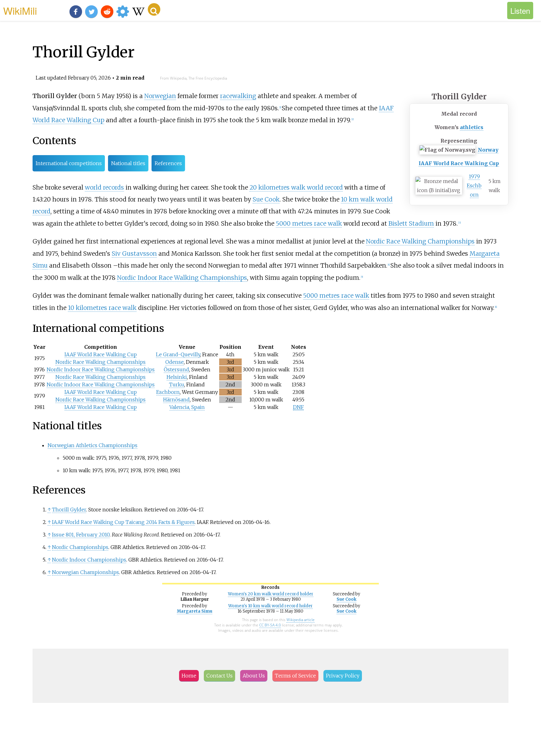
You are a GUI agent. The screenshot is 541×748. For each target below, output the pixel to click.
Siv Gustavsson (134, 253)
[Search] (154, 9)
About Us (254, 675)
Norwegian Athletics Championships (92, 445)
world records (104, 187)
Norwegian (160, 96)
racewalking (238, 96)
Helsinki (177, 377)
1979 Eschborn (474, 185)
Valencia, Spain (187, 407)
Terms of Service (295, 675)
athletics (471, 127)
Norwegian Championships (85, 572)
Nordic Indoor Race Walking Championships (182, 277)
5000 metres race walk (309, 223)
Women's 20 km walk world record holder (270, 594)
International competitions (69, 163)
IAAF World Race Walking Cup (459, 163)
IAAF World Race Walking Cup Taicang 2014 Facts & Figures (123, 522)
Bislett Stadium (411, 223)
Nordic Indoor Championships (89, 560)
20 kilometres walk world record (296, 187)
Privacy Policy (342, 675)
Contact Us (219, 675)
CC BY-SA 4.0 (270, 625)
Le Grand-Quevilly (178, 354)
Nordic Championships (80, 547)
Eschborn (168, 392)
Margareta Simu (194, 611)
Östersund (176, 369)
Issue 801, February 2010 (81, 534)
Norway (488, 150)
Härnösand (176, 399)
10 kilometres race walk (102, 307)
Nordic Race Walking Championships (420, 241)
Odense (174, 362)
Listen (520, 10)
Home (189, 675)
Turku (176, 384)
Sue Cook (266, 199)
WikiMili (20, 10)
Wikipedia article (300, 619)
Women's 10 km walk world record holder (270, 606)
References (168, 163)
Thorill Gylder (69, 509)
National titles (128, 163)
